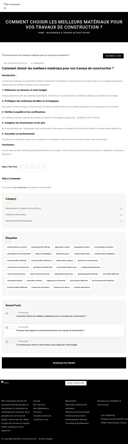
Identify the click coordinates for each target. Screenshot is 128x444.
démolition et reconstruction (19, 254)
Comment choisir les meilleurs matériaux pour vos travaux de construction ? (51, 316)
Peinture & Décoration (16, 214)
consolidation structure (104, 247)
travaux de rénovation (40, 287)
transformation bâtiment (17, 287)
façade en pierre (63, 254)
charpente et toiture (82, 247)
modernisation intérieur (17, 260)
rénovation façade (14, 281)
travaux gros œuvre (62, 287)
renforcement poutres (16, 274)
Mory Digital (46, 439)
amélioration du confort (17, 247)
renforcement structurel (40, 274)
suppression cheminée (55, 281)
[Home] (5, 383)
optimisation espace (64, 260)
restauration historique (63, 274)
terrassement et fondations (103, 281)
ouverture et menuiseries (87, 260)
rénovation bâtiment (111, 274)
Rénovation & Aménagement (19, 221)
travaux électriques (82, 287)
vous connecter (19, 187)
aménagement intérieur (40, 247)
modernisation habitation (104, 254)
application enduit (62, 247)
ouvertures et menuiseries (18, 267)
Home (41, 33)
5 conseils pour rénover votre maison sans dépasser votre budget (46, 345)
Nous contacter (76, 383)
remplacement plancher (90, 267)
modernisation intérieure (41, 260)
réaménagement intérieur (87, 274)
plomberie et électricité (42, 267)
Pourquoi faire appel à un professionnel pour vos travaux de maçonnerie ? (50, 330)
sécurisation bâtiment (79, 281)
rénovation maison (34, 281)
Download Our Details (64, 363)
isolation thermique (82, 254)
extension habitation (43, 254)
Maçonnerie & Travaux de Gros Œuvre (68, 33)
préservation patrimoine (66, 267)
